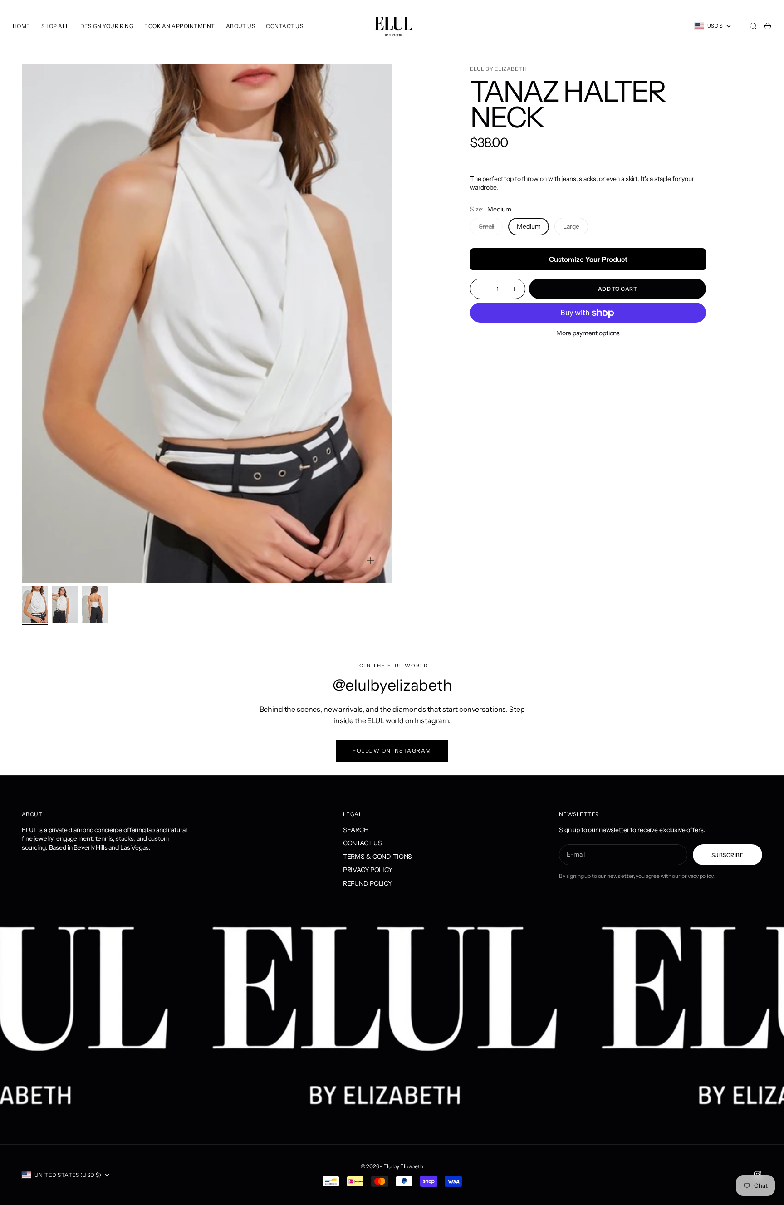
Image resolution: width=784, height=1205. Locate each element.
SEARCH (355, 830)
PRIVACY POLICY (367, 870)
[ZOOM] (370, 561)
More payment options (588, 333)
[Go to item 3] (95, 604)
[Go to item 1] (35, 604)
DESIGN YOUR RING (107, 26)
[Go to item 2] (65, 604)
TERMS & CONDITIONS (377, 856)
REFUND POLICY (367, 883)
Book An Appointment (179, 26)
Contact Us (284, 26)
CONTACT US (362, 843)
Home (21, 26)
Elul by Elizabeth (498, 68)
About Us (240, 26)
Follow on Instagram (392, 750)
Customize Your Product (588, 259)
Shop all (55, 26)
